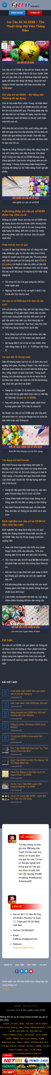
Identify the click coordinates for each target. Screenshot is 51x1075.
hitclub (14, 1023)
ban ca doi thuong (8, 1027)
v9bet (19, 1042)
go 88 (12, 1031)
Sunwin (17, 1006)
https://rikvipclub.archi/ (35, 1027)
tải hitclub (29, 1034)
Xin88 (8, 1038)
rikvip (21, 1023)
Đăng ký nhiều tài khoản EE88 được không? (28, 725)
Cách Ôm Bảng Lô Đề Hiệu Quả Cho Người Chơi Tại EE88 (28, 773)
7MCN (15, 1038)
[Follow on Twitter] (21, 971)
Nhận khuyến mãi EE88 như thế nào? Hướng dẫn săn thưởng (28, 714)
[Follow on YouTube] (31, 971)
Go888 (38, 1046)
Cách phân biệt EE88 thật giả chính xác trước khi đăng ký (28, 692)
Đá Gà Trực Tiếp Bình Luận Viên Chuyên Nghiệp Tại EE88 (26, 785)
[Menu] (4, 5)
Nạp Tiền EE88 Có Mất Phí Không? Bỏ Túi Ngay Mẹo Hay (29, 761)
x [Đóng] (7, 1055)
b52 (49, 1027)
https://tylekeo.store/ (13, 1034)
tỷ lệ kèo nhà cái (8, 1046)
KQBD (41, 1038)
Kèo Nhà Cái (22, 1031)
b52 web (30, 1023)
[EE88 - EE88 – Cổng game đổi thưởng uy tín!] (25, 5)
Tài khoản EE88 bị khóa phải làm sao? (26, 737)
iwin (21, 1027)
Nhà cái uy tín (30, 1006)
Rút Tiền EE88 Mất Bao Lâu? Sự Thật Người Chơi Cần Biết (29, 749)
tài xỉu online (41, 1023)
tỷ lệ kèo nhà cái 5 (39, 1042)
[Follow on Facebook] (17, 971)
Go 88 (46, 1046)
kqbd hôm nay (8, 1042)
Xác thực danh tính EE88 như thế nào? (30, 703)
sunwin (6, 1023)
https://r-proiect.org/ (18, 1049)
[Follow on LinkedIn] (26, 971)
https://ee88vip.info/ (23, 947)
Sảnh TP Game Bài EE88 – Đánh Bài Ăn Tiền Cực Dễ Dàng (28, 797)
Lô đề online (35, 1049)
